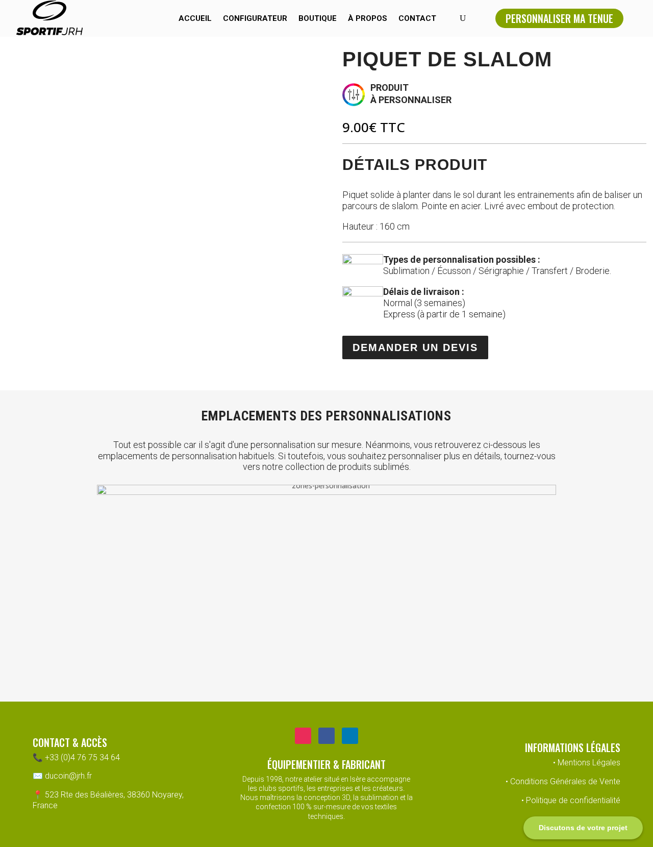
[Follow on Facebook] (326, 736)
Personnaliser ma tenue (559, 18)
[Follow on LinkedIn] (350, 736)
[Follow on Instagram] (303, 736)
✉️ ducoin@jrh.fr (62, 776)
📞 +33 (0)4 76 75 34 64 (76, 757)
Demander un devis (415, 347)
